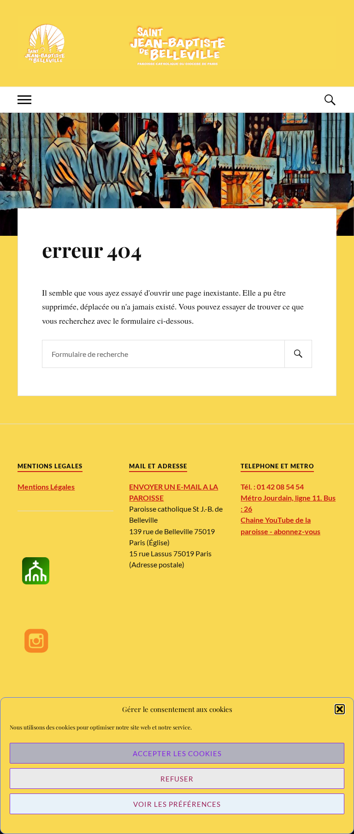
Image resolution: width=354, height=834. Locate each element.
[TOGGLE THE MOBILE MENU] (24, 99)
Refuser (177, 779)
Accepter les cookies (177, 753)
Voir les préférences (177, 804)
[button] (339, 709)
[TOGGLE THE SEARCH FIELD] (329, 99)
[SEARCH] (298, 354)
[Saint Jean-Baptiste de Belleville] (177, 42)
